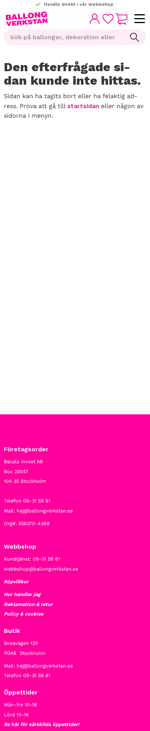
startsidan (83, 106)
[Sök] (134, 37)
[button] (139, 19)
